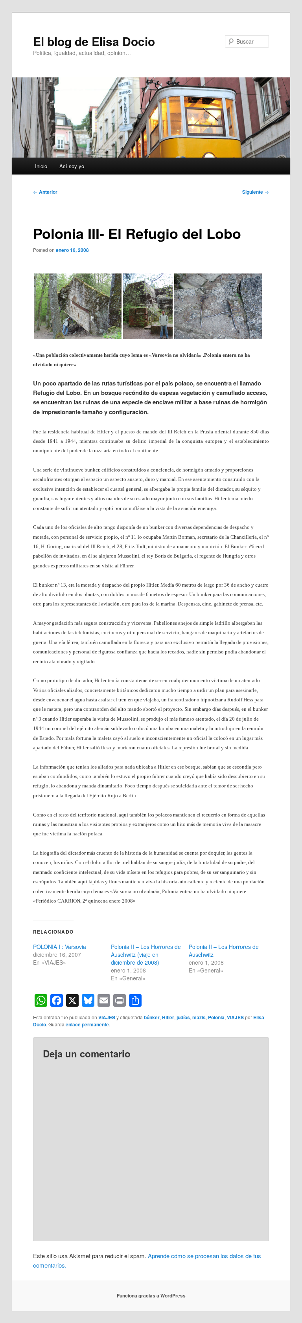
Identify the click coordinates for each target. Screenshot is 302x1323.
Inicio (41, 166)
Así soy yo (71, 166)
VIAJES (106, 1017)
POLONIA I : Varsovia (59, 947)
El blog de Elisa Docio (94, 41)
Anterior (45, 191)
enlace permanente (87, 1024)
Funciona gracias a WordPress (151, 1295)
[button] (77, 306)
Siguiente (255, 191)
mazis (199, 1017)
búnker (152, 1017)
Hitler (168, 1017)
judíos (183, 1017)
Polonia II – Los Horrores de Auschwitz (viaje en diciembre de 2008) (146, 954)
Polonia (216, 1017)
